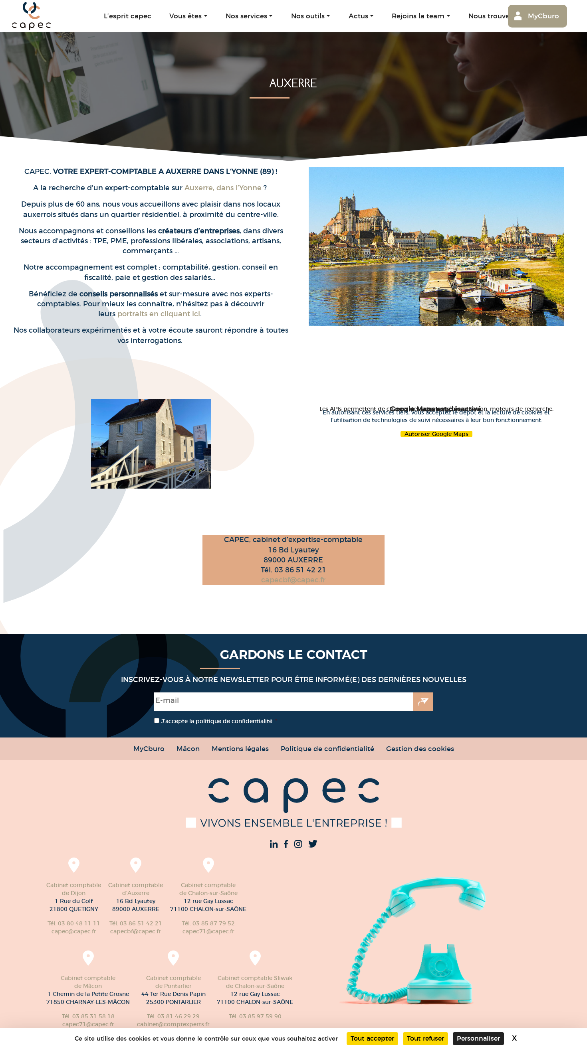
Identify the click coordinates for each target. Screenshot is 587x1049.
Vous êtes (185, 16)
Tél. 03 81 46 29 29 (173, 1016)
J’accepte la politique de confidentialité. (219, 721)
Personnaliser (478, 1038)
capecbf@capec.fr (293, 580)
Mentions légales (240, 748)
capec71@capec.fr (208, 931)
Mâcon (188, 748)
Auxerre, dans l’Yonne (224, 187)
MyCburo (543, 16)
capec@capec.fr (74, 931)
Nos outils (308, 16)
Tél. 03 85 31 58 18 (88, 1016)
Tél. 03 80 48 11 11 (74, 923)
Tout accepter (372, 1038)
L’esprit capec (127, 16)
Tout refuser (425, 1038)
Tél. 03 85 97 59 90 (255, 1016)
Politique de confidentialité (327, 748)
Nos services (246, 16)
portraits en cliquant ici (158, 314)
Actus (358, 16)
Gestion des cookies (420, 748)
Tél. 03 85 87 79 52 (208, 923)
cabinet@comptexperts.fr (173, 1024)
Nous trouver (490, 16)
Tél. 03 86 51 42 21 (135, 923)
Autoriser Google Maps (436, 434)
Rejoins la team (418, 16)
